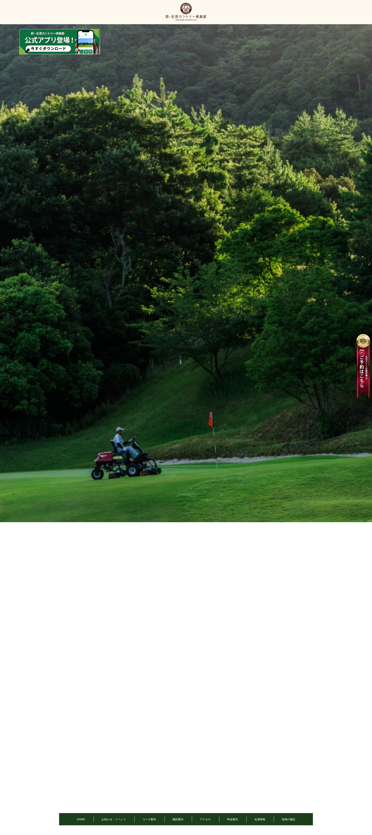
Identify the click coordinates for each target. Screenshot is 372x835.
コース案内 (149, 819)
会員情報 (259, 819)
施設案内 (177, 819)
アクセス (205, 819)
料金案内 (232, 819)
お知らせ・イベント (114, 819)
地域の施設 (288, 819)
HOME (81, 819)
